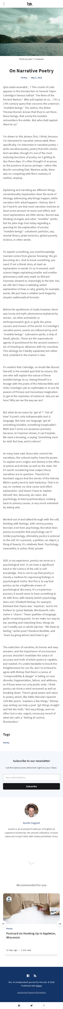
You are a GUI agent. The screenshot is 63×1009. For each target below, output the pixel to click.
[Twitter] (31, 1005)
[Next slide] (60, 924)
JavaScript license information (31, 992)
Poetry (24, 77)
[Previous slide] (3, 924)
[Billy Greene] (9, 899)
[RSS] (35, 975)
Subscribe (31, 786)
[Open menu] (4, 4)
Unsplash (39, 59)
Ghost (39, 985)
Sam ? (30, 59)
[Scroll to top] (44, 1005)
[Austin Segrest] (31, 810)
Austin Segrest (31, 823)
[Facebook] (19, 1005)
